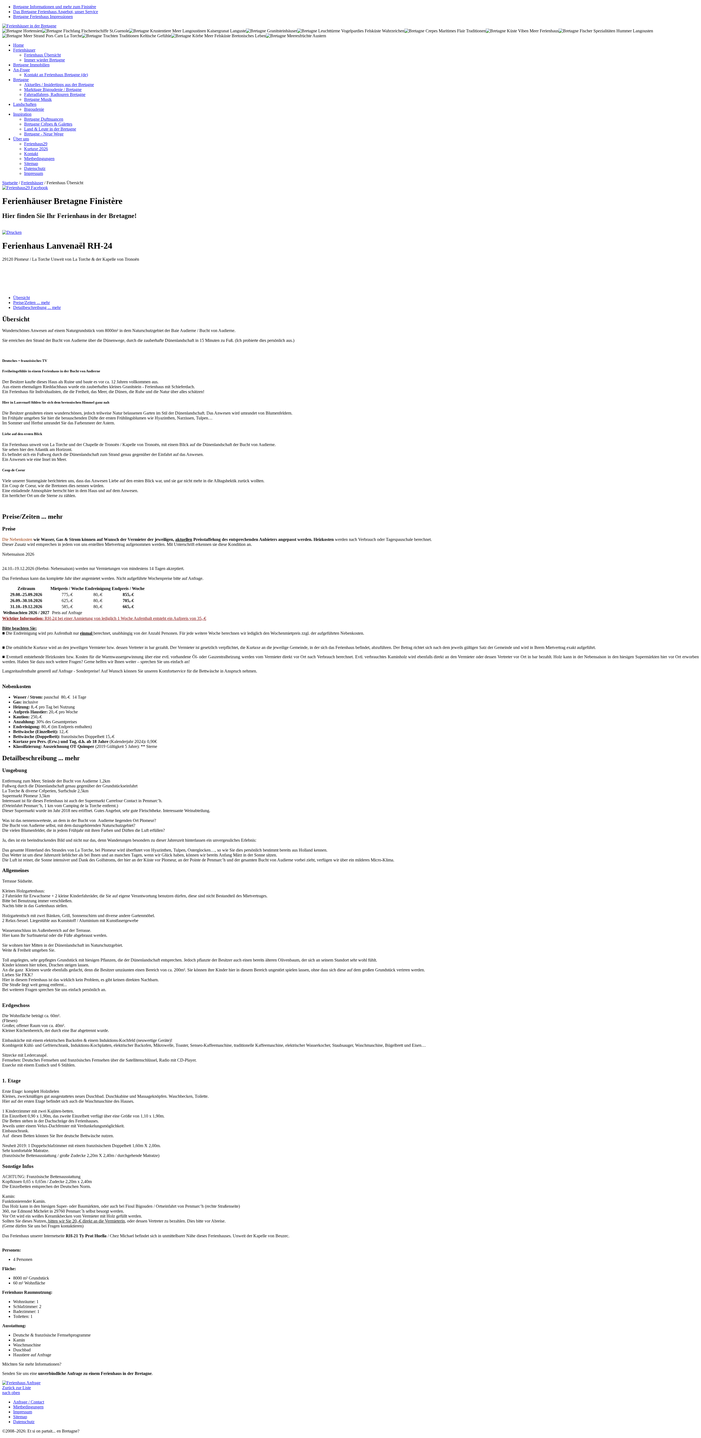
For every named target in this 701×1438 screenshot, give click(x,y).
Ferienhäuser (24, 50)
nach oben (11, 1392)
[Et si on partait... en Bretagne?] (29, 26)
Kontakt (31, 153)
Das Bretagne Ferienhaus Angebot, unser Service (55, 11)
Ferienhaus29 (35, 143)
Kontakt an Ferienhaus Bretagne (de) (56, 74)
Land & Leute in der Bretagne (50, 129)
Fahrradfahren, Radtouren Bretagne (54, 94)
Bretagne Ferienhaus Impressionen (43, 16)
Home (18, 45)
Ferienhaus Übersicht (42, 55)
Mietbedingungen (39, 158)
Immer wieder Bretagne (44, 60)
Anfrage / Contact (28, 1402)
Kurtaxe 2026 (36, 148)
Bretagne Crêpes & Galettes (48, 124)
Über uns (21, 139)
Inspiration (22, 114)
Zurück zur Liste (16, 1387)
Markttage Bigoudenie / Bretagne (53, 89)
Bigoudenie (34, 109)
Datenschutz (34, 168)
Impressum (33, 173)
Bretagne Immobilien (31, 65)
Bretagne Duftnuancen (43, 119)
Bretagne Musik (38, 99)
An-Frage (21, 69)
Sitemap (31, 163)
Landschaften (24, 104)
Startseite (10, 182)
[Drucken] (12, 232)
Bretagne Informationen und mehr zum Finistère (54, 6)
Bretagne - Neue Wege (44, 134)
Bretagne (21, 79)
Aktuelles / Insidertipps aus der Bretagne (59, 84)
